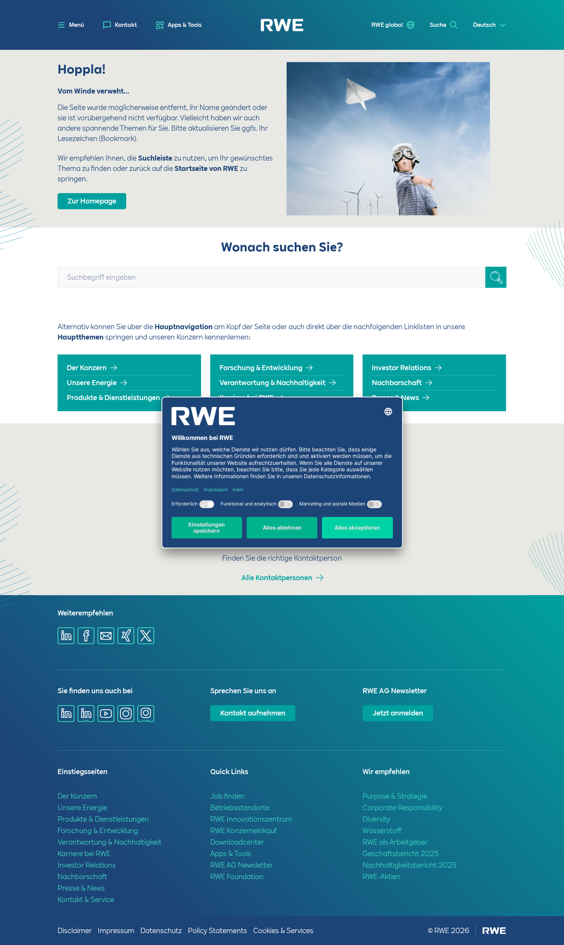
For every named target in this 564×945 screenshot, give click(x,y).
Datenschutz (161, 931)
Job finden (227, 796)
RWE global (387, 24)
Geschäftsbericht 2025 (401, 854)
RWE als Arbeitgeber (395, 842)
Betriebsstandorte (239, 808)
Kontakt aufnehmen (252, 713)
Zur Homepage (92, 201)
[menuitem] (120, 25)
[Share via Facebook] (86, 635)
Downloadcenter (237, 842)
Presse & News (395, 398)
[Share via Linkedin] (66, 635)
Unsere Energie (92, 383)
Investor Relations (401, 368)
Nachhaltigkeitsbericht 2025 (410, 865)
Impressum (116, 931)
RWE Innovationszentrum (251, 819)
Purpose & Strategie (395, 796)
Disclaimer (75, 931)
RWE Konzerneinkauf (243, 831)
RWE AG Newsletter (241, 865)
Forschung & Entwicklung (260, 368)
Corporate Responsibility (402, 808)
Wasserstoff (382, 831)
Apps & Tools (185, 24)
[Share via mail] (105, 635)
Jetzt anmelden (398, 713)
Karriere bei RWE (246, 398)
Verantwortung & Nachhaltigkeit (272, 383)
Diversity (376, 819)
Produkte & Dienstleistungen (113, 398)
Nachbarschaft (397, 383)
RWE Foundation (237, 877)
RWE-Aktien (382, 877)
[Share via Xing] (125, 635)
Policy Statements (217, 931)
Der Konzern (87, 368)
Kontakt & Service (86, 900)
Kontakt (126, 24)
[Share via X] (145, 635)
